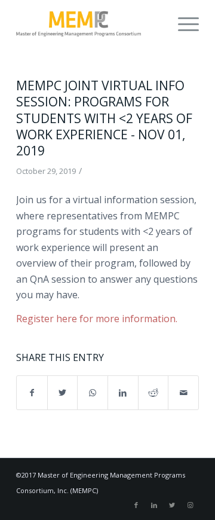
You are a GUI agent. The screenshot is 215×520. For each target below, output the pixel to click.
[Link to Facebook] (136, 505)
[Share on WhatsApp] (93, 392)
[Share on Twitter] (63, 392)
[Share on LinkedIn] (123, 392)
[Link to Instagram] (190, 505)
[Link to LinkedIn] (154, 505)
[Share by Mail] (183, 392)
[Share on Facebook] (32, 392)
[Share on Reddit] (153, 392)
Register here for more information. (96, 318)
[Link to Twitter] (172, 505)
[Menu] (182, 24)
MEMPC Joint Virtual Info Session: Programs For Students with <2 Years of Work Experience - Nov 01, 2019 (104, 118)
